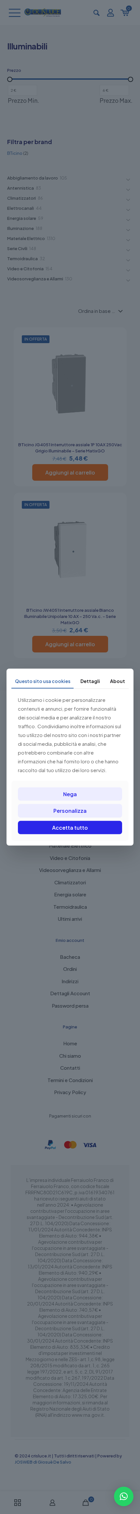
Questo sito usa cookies (42, 681)
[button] (123, 1496)
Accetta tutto (70, 827)
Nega (70, 794)
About (117, 681)
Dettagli (90, 681)
